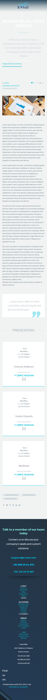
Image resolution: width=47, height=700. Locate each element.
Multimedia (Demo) (29, 495)
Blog (23, 592)
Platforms (23, 608)
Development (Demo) (11, 495)
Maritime (23, 622)
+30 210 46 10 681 (23, 571)
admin (6, 83)
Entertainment (23, 604)
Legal (23, 632)
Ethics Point (23, 594)
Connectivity (23, 606)
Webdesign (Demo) (10, 499)
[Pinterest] (10, 505)
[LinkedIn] (16, 505)
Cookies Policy (23, 636)
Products (23, 610)
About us (23, 588)
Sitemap (23, 638)
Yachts (23, 628)
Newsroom (24, 590)
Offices (23, 596)
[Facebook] (4, 505)
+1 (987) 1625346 (24, 375)
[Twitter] (7, 505)
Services (23, 612)
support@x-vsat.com (23, 557)
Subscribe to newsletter (18, 687)
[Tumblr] (13, 505)
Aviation (23, 620)
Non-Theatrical (23, 626)
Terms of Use (23, 634)
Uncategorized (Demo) (10, 85)
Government (23, 624)
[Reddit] (19, 505)
